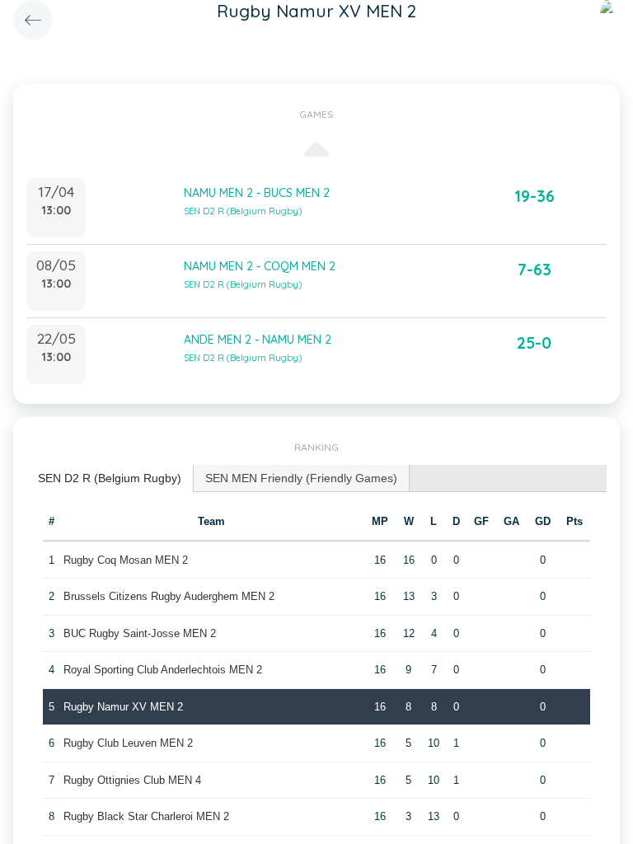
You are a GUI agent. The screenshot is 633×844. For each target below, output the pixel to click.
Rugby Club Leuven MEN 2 (128, 743)
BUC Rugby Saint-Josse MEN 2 (139, 633)
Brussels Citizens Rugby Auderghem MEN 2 (168, 596)
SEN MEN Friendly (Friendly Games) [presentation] (301, 478)
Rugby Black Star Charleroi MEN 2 (146, 816)
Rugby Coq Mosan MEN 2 (125, 560)
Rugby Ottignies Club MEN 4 (132, 780)
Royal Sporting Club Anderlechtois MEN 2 (162, 669)
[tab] (110, 478)
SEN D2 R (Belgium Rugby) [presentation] (109, 478)
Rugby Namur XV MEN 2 (123, 707)
